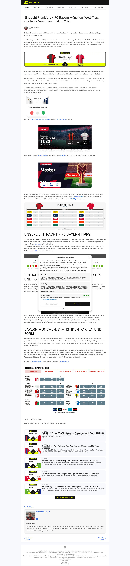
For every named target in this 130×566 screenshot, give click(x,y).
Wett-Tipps (74, 199)
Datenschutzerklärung (65, 559)
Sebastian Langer (43, 512)
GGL (94, 557)
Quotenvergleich (98, 7)
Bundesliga (72, 7)
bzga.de (56, 552)
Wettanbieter (49, 7)
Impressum (65, 560)
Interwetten (37, 244)
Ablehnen (65, 308)
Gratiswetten (84, 7)
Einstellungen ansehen (52, 304)
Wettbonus (60, 7)
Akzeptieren (77, 304)
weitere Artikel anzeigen (65, 497)
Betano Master (42, 155)
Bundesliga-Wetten (36, 361)
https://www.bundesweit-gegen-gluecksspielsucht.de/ (88, 552)
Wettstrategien (65, 563)
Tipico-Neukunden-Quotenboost (40, 119)
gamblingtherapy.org (64, 552)
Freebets (63, 155)
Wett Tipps (36, 7)
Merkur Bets (33, 251)
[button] (89, 257)
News (27, 7)
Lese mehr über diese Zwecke (50, 299)
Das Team (65, 562)
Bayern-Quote (61, 119)
